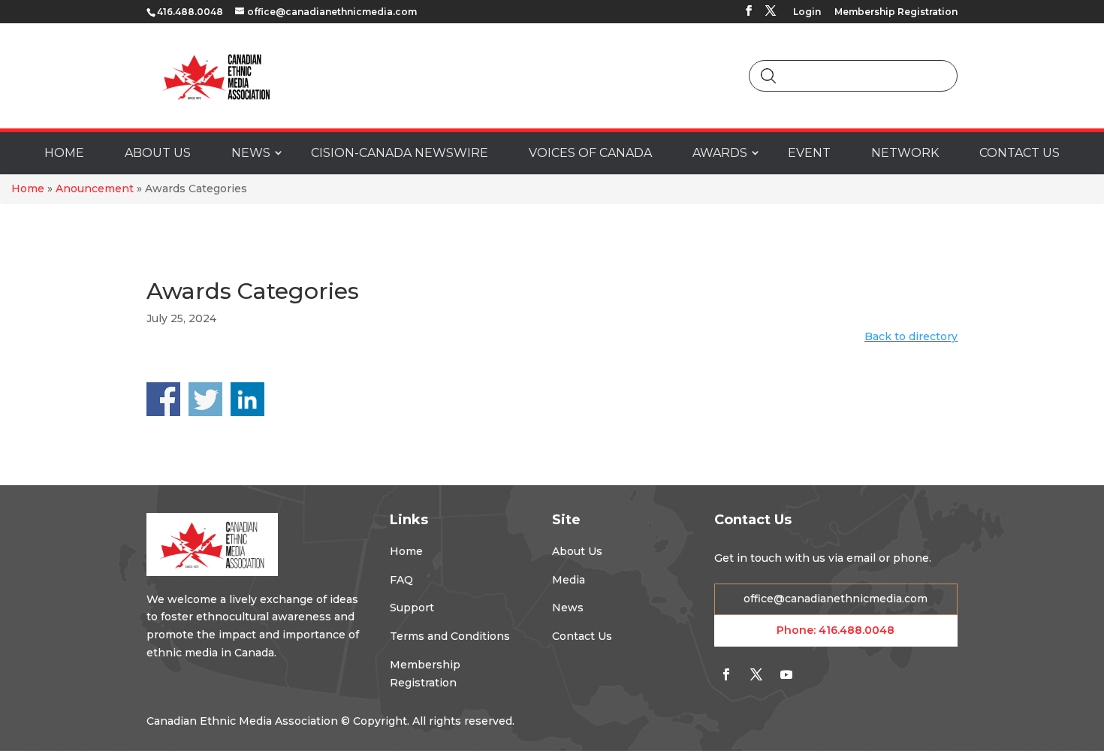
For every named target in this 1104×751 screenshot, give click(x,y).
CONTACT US (1019, 153)
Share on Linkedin (247, 399)
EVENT (809, 153)
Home (27, 188)
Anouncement (95, 188)
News (568, 607)
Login (807, 12)
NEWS (250, 153)
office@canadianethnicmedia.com (836, 598)
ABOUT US (158, 153)
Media (568, 580)
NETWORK (905, 153)
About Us (577, 551)
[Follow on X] (756, 674)
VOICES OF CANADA (590, 153)
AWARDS (719, 153)
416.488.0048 (856, 630)
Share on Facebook (163, 399)
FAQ (401, 580)
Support (412, 607)
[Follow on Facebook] (726, 674)
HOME (64, 153)
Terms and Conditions (450, 636)
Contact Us (582, 636)
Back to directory (911, 336)
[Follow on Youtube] (786, 674)
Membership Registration (896, 12)
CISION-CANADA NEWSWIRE (399, 153)
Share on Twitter (205, 399)
